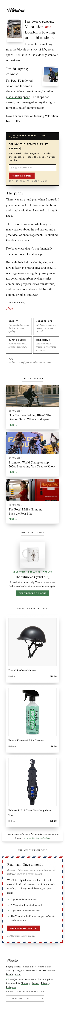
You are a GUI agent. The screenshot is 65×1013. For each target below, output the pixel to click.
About (18, 974)
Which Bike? (29, 966)
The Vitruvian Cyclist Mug (32, 577)
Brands (9, 974)
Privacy (45, 983)
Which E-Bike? (45, 966)
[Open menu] (56, 10)
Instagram (11, 986)
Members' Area (33, 970)
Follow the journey (21, 175)
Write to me (30, 979)
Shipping (25, 983)
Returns (35, 983)
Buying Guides (13, 966)
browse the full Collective (36, 837)
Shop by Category (15, 970)
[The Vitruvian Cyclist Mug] (32, 555)
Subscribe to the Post (23, 928)
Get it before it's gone (32, 593)
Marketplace (49, 970)
